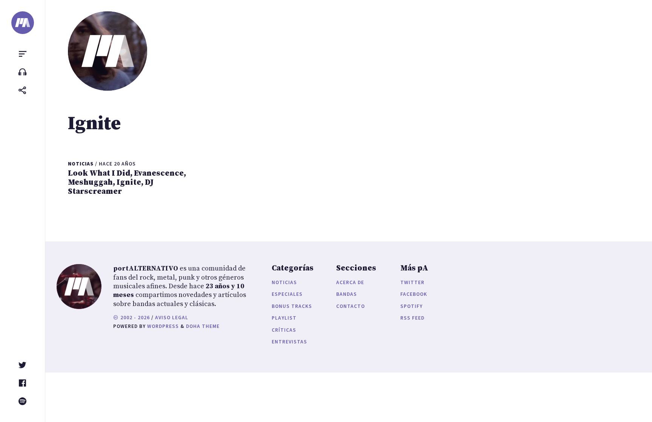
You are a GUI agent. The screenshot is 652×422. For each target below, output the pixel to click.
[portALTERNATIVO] (22, 22)
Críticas (284, 330)
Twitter (412, 282)
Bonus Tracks (292, 306)
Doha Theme (203, 326)
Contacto (350, 306)
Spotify (411, 306)
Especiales (287, 294)
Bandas (346, 294)
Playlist (284, 318)
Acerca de (350, 282)
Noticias (284, 282)
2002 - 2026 (134, 317)
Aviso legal (171, 317)
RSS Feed (412, 318)
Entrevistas (289, 342)
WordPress (163, 326)
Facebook (413, 294)
